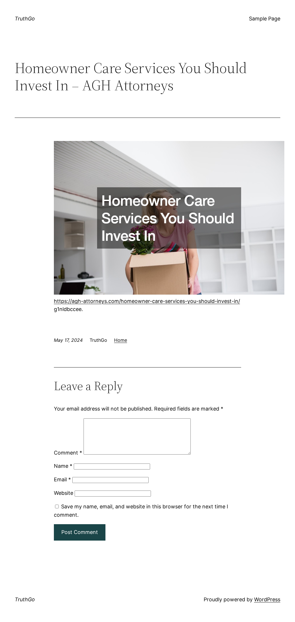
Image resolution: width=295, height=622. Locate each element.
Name (63, 466)
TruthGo (25, 19)
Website (63, 493)
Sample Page (264, 19)
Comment (68, 453)
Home (120, 340)
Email (62, 479)
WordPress (267, 599)
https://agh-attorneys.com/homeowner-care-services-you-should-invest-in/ (147, 301)
